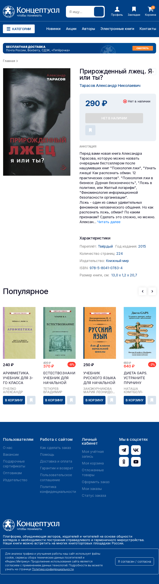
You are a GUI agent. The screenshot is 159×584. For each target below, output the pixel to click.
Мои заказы (92, 489)
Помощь (47, 454)
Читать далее (108, 222)
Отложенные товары (93, 472)
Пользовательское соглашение (56, 477)
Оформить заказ (96, 482)
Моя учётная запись (93, 454)
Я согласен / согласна (134, 561)
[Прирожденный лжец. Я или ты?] (37, 122)
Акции (71, 29)
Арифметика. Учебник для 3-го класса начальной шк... (18, 378)
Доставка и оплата (56, 461)
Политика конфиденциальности (58, 489)
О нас (7, 448)
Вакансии (11, 454)
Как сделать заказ (55, 448)
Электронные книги (117, 29)
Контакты (148, 29)
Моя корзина (93, 463)
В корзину (14, 400)
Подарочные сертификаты (14, 463)
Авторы (88, 29)
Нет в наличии (114, 118)
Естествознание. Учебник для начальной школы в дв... (59, 378)
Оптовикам (12, 473)
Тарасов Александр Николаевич (110, 85)
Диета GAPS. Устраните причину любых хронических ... (139, 378)
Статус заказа (94, 495)
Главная (9, 61)
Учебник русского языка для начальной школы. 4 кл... (99, 378)
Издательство (15, 480)
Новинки (53, 29)
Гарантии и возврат (56, 468)
